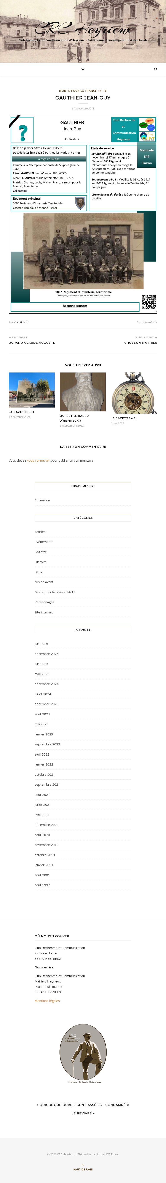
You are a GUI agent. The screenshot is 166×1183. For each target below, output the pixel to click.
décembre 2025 (47, 654)
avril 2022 (42, 754)
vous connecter (38, 460)
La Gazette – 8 (123, 418)
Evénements (44, 541)
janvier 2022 (44, 764)
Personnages (44, 602)
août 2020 (42, 835)
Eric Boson (21, 322)
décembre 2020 (47, 824)
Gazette (41, 552)
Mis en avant (44, 582)
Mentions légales (47, 1000)
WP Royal (112, 1154)
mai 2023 (41, 724)
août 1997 (42, 885)
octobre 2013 (45, 855)
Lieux (38, 572)
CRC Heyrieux (83, 28)
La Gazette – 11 (21, 412)
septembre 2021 (47, 784)
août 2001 (42, 875)
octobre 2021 (45, 774)
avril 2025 (42, 674)
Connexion (42, 500)
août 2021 (42, 794)
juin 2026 (41, 643)
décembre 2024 (47, 684)
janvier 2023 (44, 734)
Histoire (41, 562)
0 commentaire (147, 322)
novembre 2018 (47, 845)
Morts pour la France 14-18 (83, 91)
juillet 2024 (43, 694)
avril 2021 (42, 814)
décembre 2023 (47, 704)
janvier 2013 (44, 865)
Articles (40, 532)
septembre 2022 (47, 744)
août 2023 (42, 714)
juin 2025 (41, 663)
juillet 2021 (43, 804)
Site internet (44, 612)
